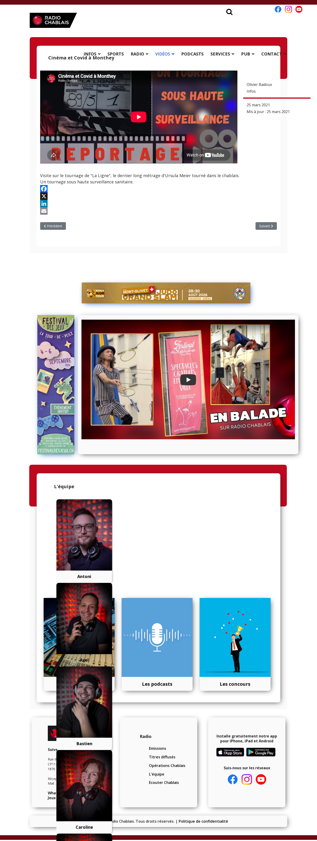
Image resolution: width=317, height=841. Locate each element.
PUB (245, 54)
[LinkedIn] (158, 203)
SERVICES (220, 54)
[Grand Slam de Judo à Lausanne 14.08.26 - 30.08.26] (166, 292)
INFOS (90, 54)
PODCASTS (192, 54)
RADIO (137, 54)
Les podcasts (157, 684)
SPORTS (115, 54)
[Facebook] (158, 188)
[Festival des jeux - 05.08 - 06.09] (55, 384)
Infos (251, 91)
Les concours (235, 684)
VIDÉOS (162, 54)
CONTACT (271, 54)
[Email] (158, 211)
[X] (158, 196)
